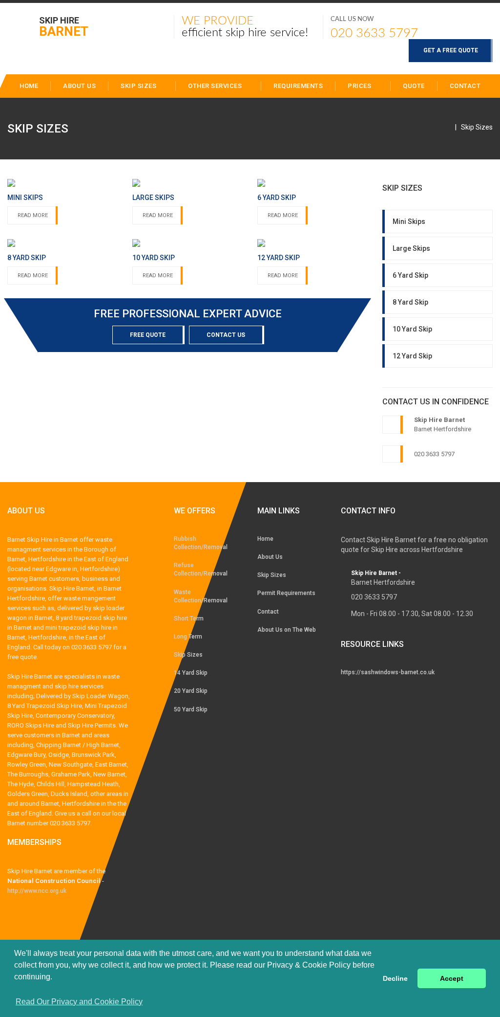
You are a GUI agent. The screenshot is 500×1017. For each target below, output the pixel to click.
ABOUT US (79, 85)
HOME (29, 85)
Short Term (189, 618)
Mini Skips (409, 221)
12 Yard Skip (412, 356)
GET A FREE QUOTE (450, 50)
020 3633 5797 (374, 33)
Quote (414, 85)
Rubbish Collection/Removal (201, 543)
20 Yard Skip (191, 690)
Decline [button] (395, 978)
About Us (270, 556)
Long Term (188, 636)
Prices (360, 85)
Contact (465, 85)
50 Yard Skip (191, 709)
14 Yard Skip (191, 672)
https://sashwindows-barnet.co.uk (388, 672)
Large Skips (411, 248)
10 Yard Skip (412, 329)
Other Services (216, 85)
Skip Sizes (139, 85)
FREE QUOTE (148, 335)
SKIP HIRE (63, 26)
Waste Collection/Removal (201, 596)
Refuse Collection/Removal (201, 569)
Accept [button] (451, 978)
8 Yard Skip (410, 302)
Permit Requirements (286, 593)
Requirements (298, 85)
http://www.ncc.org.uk (36, 890)
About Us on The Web (286, 629)
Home (265, 538)
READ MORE (33, 215)
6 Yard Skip (410, 275)
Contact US (226, 335)
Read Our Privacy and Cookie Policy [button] (79, 1001)
